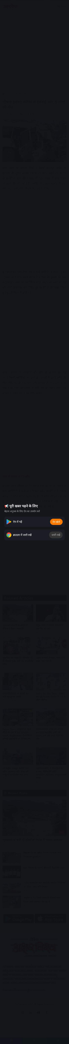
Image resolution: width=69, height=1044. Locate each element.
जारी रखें (56, 535)
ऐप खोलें (56, 521)
